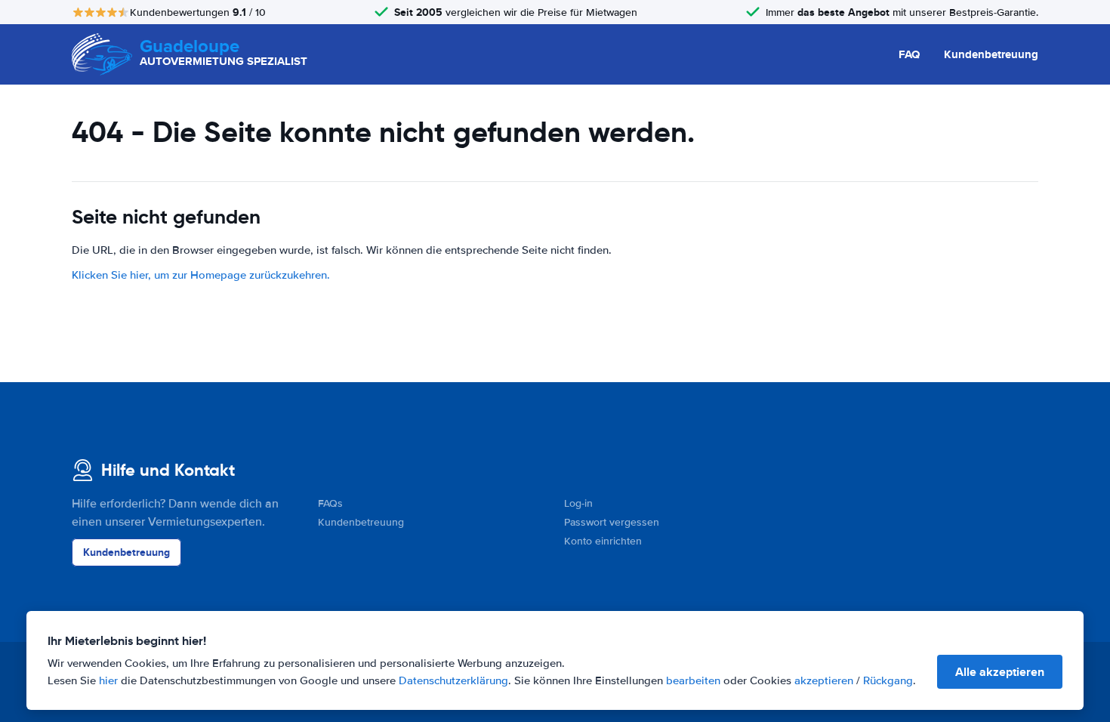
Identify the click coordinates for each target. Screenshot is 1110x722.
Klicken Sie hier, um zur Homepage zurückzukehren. (201, 275)
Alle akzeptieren (999, 671)
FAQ (909, 54)
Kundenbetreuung (991, 54)
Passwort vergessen (611, 522)
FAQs (330, 503)
